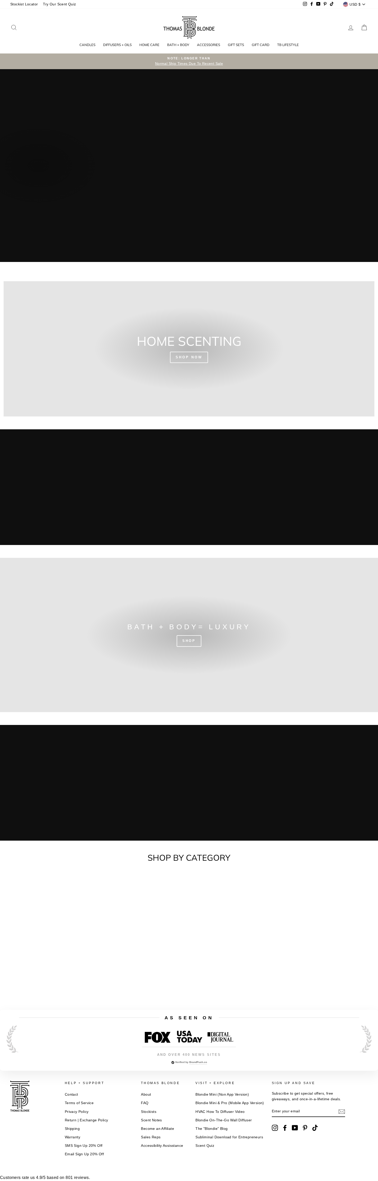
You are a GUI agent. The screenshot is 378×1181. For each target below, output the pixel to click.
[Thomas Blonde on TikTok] (315, 1128)
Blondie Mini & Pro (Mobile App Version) (229, 1103)
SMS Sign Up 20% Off (84, 1146)
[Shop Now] (189, 348)
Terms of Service (79, 1103)
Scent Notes (151, 1120)
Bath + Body (178, 45)
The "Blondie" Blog (211, 1129)
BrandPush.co (198, 1062)
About (146, 1094)
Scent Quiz (204, 1146)
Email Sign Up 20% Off (84, 1154)
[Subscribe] (341, 1111)
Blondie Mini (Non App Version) (222, 1094)
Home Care (149, 45)
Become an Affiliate (157, 1129)
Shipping (72, 1129)
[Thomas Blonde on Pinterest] (305, 1128)
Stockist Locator (24, 4)
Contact (71, 1094)
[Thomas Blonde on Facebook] (285, 1128)
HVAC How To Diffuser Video (220, 1112)
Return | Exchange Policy (86, 1120)
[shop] (189, 635)
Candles (87, 45)
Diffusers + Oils (117, 45)
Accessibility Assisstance (162, 1146)
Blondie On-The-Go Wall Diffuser (223, 1120)
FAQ (144, 1103)
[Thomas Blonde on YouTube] (295, 1128)
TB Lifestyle (288, 45)
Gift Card (260, 45)
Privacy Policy (77, 1112)
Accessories (208, 45)
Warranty (72, 1137)
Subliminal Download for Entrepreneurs (229, 1137)
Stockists (148, 1112)
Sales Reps (150, 1137)
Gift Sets (236, 45)
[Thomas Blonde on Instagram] (275, 1128)
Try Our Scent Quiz (59, 4)
